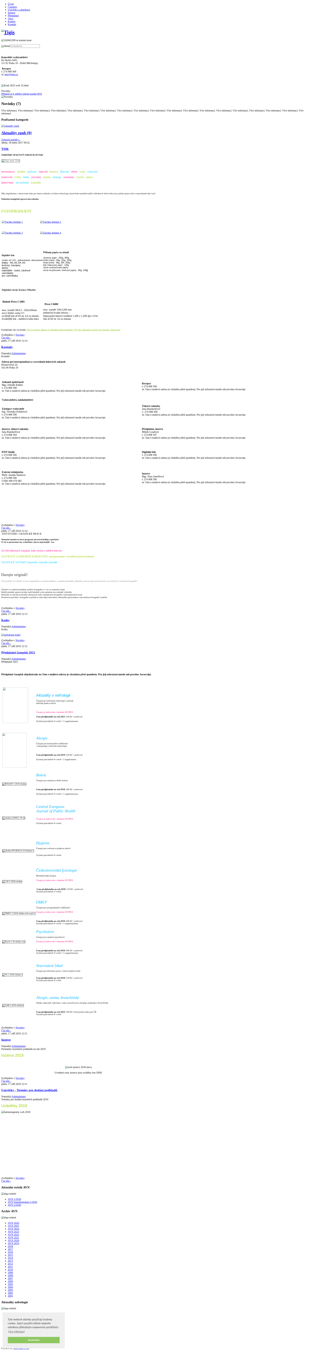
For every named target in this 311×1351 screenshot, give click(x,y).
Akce (10, 18)
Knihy (5, 620)
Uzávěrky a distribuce (19, 9)
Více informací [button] (16, 1331)
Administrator (19, 353)
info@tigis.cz (11, 74)
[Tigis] (8, 32)
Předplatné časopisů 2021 (18, 652)
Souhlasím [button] (34, 1340)
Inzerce (11, 12)
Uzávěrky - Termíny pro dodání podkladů (29, 1090)
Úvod (11, 4)
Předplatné (13, 15)
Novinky (20, 334)
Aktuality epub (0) (16, 133)
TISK (5, 149)
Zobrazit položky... (11, 139)
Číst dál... (6, 337)
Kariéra (11, 21)
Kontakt (12, 24)
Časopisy (12, 7)
